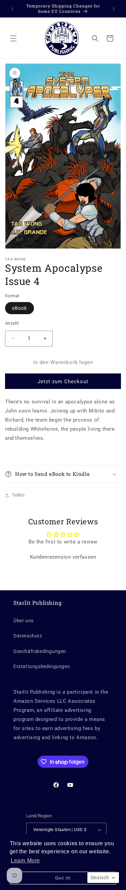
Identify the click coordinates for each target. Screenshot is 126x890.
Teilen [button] (18, 495)
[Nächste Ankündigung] (113, 8)
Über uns (23, 620)
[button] (13, 38)
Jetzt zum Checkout (63, 381)
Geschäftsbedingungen (39, 651)
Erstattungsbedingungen (41, 666)
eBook (19, 308)
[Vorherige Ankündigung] (12, 8)
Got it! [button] (63, 878)
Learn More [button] (25, 860)
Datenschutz (27, 635)
